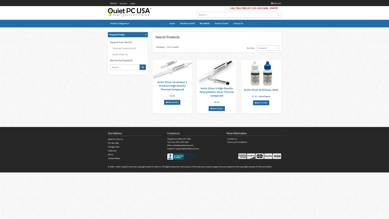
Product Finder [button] (117, 34)
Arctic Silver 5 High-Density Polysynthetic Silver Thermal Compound (217, 92)
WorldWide (205, 23)
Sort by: (250, 48)
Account (123, 3)
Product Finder (221, 23)
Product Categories (119, 23)
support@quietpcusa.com (187, 148)
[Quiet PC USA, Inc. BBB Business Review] (194, 156)
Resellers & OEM (187, 23)
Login (132, 3)
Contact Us (238, 23)
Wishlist (113, 3)
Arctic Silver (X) (120, 54)
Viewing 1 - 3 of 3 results (167, 47)
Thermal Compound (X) (124, 48)
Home (172, 23)
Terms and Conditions (237, 142)
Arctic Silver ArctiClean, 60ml (261, 90)
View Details (173, 102)
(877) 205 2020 (182, 142)
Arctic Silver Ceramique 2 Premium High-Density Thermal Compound (172, 85)
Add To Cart (261, 103)
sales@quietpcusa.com (183, 145)
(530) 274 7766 (184, 138)
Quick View (172, 70)
